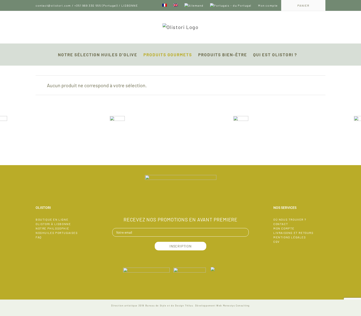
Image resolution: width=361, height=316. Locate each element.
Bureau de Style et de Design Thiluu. (169, 305)
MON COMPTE (283, 228)
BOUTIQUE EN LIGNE (52, 219)
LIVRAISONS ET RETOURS (293, 232)
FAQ (39, 237)
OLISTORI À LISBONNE (53, 224)
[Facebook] (180, 205)
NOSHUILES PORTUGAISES (57, 232)
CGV (276, 241)
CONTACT (280, 224)
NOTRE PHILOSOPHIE (52, 228)
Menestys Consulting (236, 305)
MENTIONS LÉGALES (289, 237)
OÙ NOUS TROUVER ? (289, 219)
